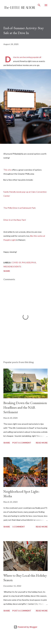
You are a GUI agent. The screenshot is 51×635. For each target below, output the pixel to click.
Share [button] (6, 271)
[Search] (39, 5)
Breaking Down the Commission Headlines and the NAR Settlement (25, 407)
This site (7, 170)
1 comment (18, 526)
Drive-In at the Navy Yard (14, 220)
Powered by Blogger (27, 627)
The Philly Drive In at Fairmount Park (19, 208)
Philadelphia (29, 262)
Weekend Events (12, 266)
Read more (42, 442)
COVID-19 (16, 262)
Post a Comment (21, 442)
